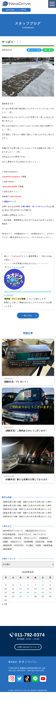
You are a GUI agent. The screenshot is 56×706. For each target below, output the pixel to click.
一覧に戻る (27, 315)
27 (28, 596)
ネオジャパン (22, 661)
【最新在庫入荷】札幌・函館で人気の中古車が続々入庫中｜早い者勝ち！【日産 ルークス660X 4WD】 (28, 502)
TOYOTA (20, 545)
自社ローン (16, 542)
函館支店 (8, 538)
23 (50, 593)
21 (35, 593)
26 (20, 596)
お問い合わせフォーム (27, 647)
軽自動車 (8, 549)
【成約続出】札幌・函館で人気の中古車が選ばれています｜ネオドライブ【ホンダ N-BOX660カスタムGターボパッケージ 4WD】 (28, 516)
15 (43, 589)
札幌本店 (44, 538)
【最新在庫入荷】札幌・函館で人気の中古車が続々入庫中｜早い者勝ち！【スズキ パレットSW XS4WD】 (28, 505)
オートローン (40, 534)
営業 (39, 545)
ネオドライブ (25, 534)
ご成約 (30, 545)
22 (43, 593)
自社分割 (40, 542)
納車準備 (48, 545)
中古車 (18, 538)
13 (28, 589)
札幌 (50, 542)
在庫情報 (29, 542)
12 (20, 589)
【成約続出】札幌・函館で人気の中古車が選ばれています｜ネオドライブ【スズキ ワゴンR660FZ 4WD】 (28, 509)
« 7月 (4, 604)
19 (20, 593)
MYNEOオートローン (13, 531)
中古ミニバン (31, 538)
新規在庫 (8, 545)
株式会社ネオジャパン (36, 531)
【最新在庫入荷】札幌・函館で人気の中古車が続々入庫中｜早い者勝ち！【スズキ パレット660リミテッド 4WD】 (28, 513)
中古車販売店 (10, 534)
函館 (6, 542)
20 (28, 593)
